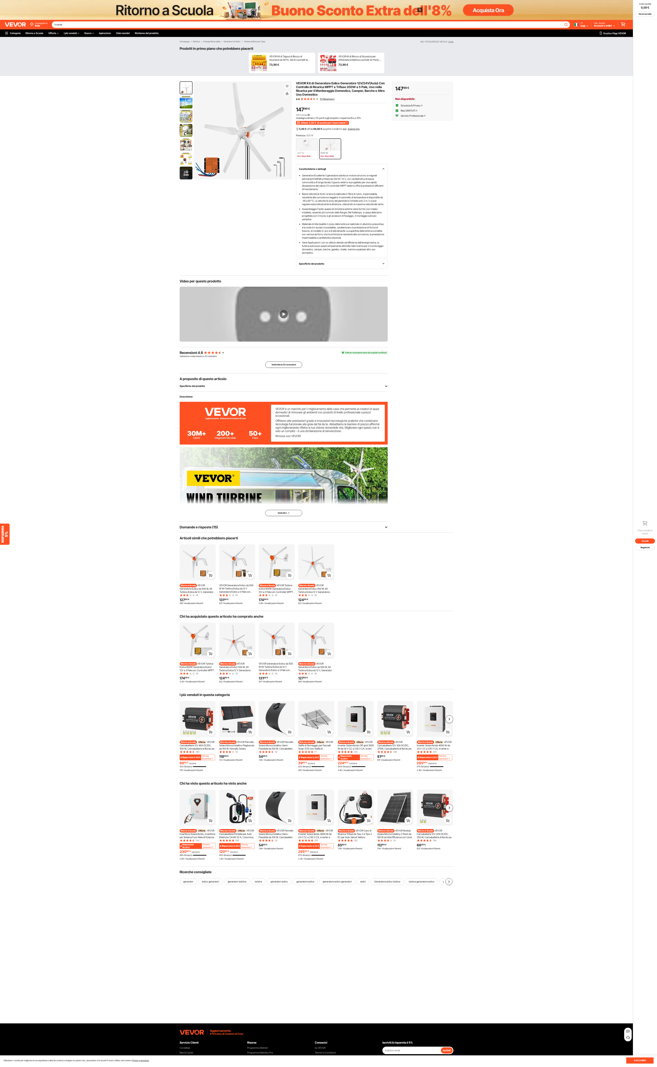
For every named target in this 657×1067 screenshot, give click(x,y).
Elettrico (196, 41)
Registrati (645, 547)
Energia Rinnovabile (211, 41)
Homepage (184, 41)
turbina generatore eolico (421, 881)
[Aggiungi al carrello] (210, 575)
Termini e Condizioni (325, 1052)
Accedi (645, 541)
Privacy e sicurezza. (140, 1060)
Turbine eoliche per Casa (254, 41)
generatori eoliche (237, 881)
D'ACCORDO (640, 1060)
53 (206, 356)
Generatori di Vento (232, 41)
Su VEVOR (320, 1047)
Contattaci (185, 1047)
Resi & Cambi (186, 1052)
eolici (363, 881)
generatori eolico (279, 881)
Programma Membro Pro (260, 1052)
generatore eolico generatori (337, 881)
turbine (258, 881)
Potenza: (301, 135)
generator (188, 881)
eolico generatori (210, 881)
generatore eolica (305, 881)
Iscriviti (447, 1050)
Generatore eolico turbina (387, 881)
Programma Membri (257, 1047)
